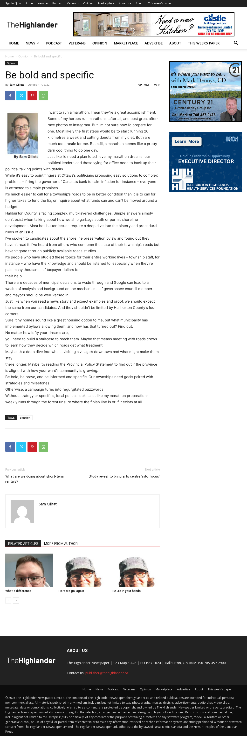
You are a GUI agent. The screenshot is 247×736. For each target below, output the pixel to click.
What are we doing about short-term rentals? (34, 479)
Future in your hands (126, 591)
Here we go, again (71, 591)
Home (29, 3)
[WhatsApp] (43, 95)
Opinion (88, 3)
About (140, 3)
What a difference (18, 591)
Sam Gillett (17, 84)
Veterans (73, 3)
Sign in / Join (13, 3)
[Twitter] (21, 95)
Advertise (125, 3)
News (40, 3)
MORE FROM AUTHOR (61, 544)
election (25, 417)
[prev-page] (8, 600)
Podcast (57, 3)
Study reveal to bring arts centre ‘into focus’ (124, 476)
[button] (236, 43)
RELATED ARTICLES (23, 544)
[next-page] (16, 600)
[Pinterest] (32, 95)
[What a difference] (29, 570)
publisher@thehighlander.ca (106, 673)
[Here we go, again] (82, 570)
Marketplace (106, 3)
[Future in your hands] (136, 570)
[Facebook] (10, 95)
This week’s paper (159, 3)
